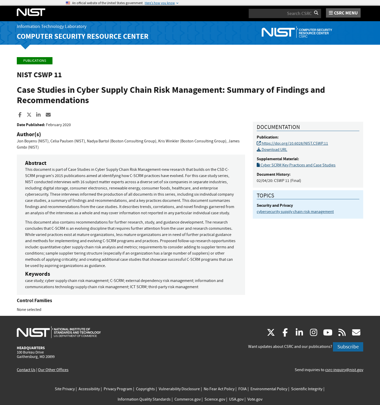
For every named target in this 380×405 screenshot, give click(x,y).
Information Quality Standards (144, 399)
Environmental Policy (268, 389)
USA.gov (236, 399)
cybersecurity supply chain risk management (295, 211)
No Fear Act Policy (219, 389)
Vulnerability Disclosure (179, 389)
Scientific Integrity (306, 389)
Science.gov (214, 399)
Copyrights (145, 389)
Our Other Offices (53, 369)
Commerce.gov (187, 399)
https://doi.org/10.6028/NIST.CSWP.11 (294, 143)
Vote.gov (254, 399)
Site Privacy (65, 389)
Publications (34, 60)
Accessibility (89, 389)
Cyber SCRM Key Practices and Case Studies (298, 165)
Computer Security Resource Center (82, 36)
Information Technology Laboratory (51, 26)
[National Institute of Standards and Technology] (59, 331)
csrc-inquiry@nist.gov (344, 369)
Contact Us (26, 369)
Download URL (274, 149)
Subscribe (348, 346)
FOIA (242, 389)
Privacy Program (118, 389)
